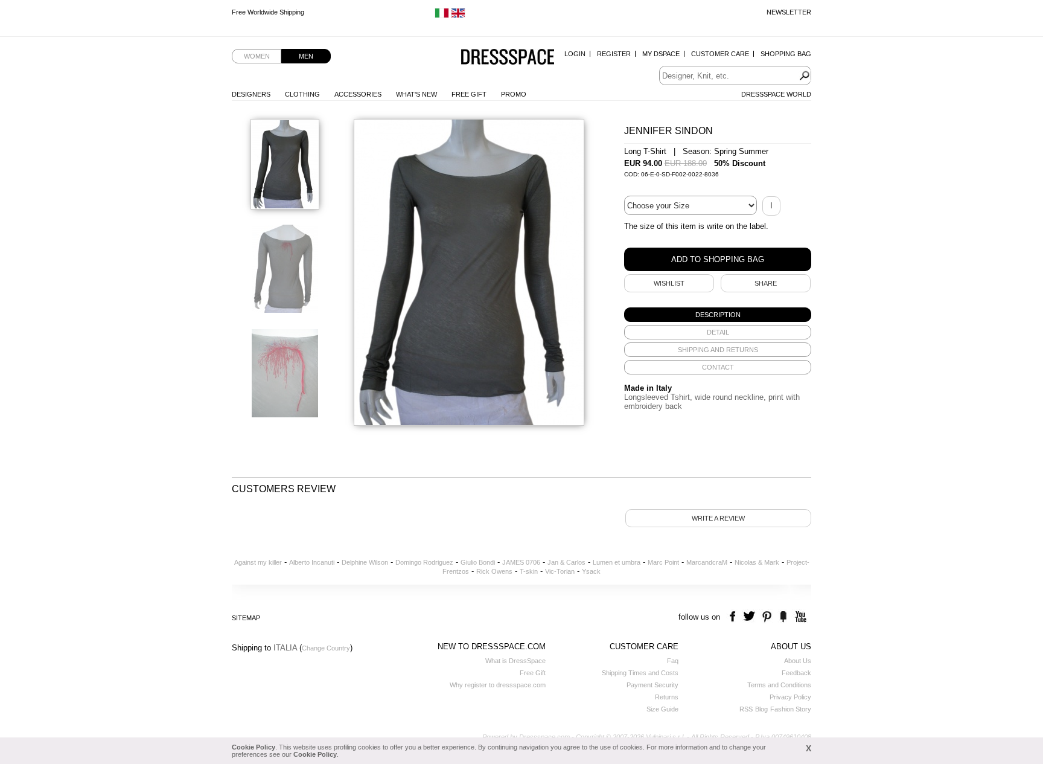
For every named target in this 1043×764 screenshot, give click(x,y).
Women (257, 56)
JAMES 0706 (521, 562)
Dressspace (507, 57)
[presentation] (717, 314)
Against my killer (258, 562)
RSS (746, 709)
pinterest (767, 617)
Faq (672, 660)
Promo (513, 94)
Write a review (718, 518)
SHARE (765, 283)
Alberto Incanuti (311, 562)
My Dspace (661, 53)
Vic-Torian (560, 571)
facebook (734, 617)
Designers (251, 94)
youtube (799, 617)
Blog (761, 709)
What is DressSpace (515, 660)
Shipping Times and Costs (640, 672)
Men (306, 56)
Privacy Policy (790, 697)
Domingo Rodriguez (424, 562)
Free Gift (468, 94)
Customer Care (720, 53)
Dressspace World (776, 94)
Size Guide (662, 709)
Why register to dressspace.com (498, 685)
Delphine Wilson (365, 562)
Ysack (591, 571)
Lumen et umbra (616, 562)
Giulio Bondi (478, 562)
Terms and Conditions (779, 685)
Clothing (302, 94)
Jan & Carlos (566, 562)
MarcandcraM (706, 562)
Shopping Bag (786, 53)
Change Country (326, 648)
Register (614, 53)
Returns (666, 697)
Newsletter (789, 12)
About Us (797, 660)
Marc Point (663, 562)
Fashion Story (790, 709)
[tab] (717, 314)
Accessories (357, 94)
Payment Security (652, 685)
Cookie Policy (253, 747)
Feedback (796, 672)
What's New (416, 94)
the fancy (783, 617)
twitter (750, 617)
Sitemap (246, 617)
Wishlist (669, 283)
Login (574, 53)
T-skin (529, 571)
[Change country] (442, 15)
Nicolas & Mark (757, 562)
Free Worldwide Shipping (268, 12)
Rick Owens (494, 571)
